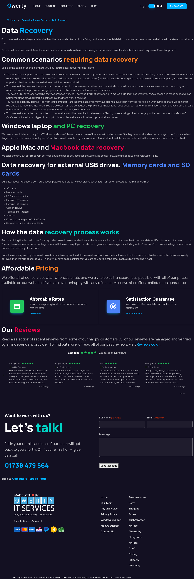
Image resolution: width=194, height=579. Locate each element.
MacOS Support (110, 525)
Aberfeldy (134, 565)
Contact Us (107, 531)
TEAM (93, 6)
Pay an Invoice (109, 508)
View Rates (35, 313)
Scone (132, 514)
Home (13, 20)
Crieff (132, 548)
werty (17, 5)
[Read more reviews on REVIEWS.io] (177, 400)
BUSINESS (50, 6)
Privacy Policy (109, 514)
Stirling (133, 554)
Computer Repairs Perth (34, 20)
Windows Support (111, 520)
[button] (3, 375)
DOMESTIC (66, 6)
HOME (37, 6)
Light (143, 6)
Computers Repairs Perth (29, 478)
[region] (97, 375)
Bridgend (134, 508)
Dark (159, 6)
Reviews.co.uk (148, 344)
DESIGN (81, 6)
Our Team (106, 503)
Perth (132, 503)
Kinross (133, 525)
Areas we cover (138, 497)
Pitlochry (134, 560)
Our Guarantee (134, 313)
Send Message (108, 465)
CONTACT (179, 6)
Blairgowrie (135, 537)
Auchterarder (137, 520)
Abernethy (135, 531)
